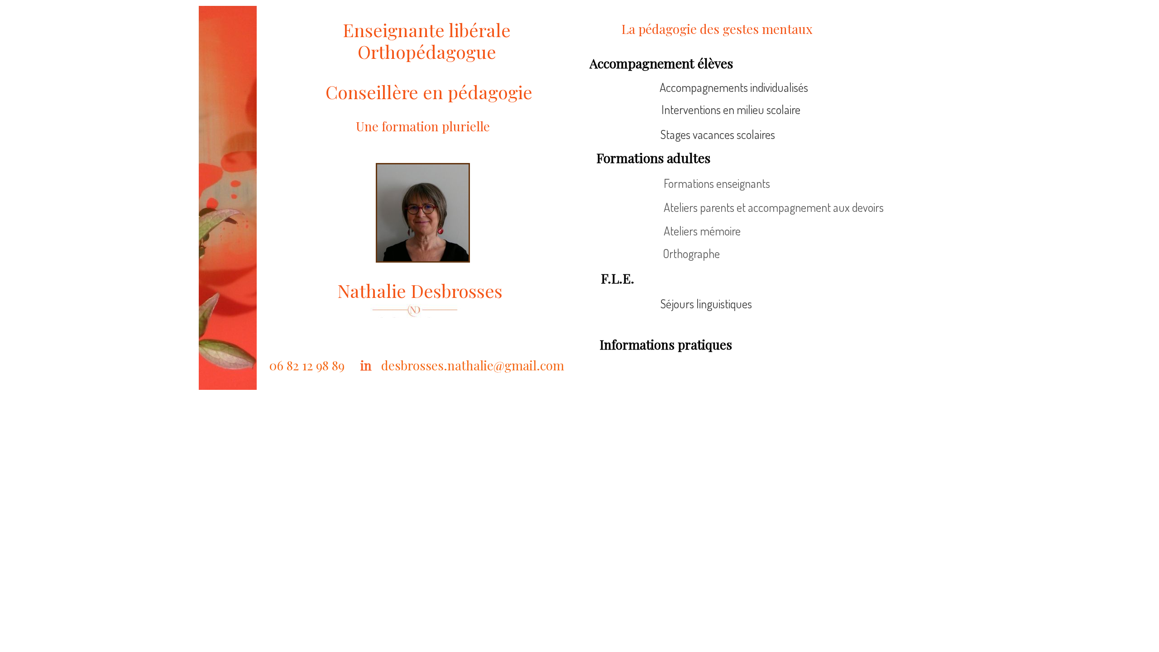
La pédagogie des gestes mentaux (719, 28)
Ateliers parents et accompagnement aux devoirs (774, 207)
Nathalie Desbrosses (420, 290)
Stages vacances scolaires (718, 134)
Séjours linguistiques (706, 303)
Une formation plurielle (423, 126)
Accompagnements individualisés (734, 87)
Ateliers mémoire (702, 230)
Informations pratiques (666, 344)
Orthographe (691, 253)
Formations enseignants (717, 183)
